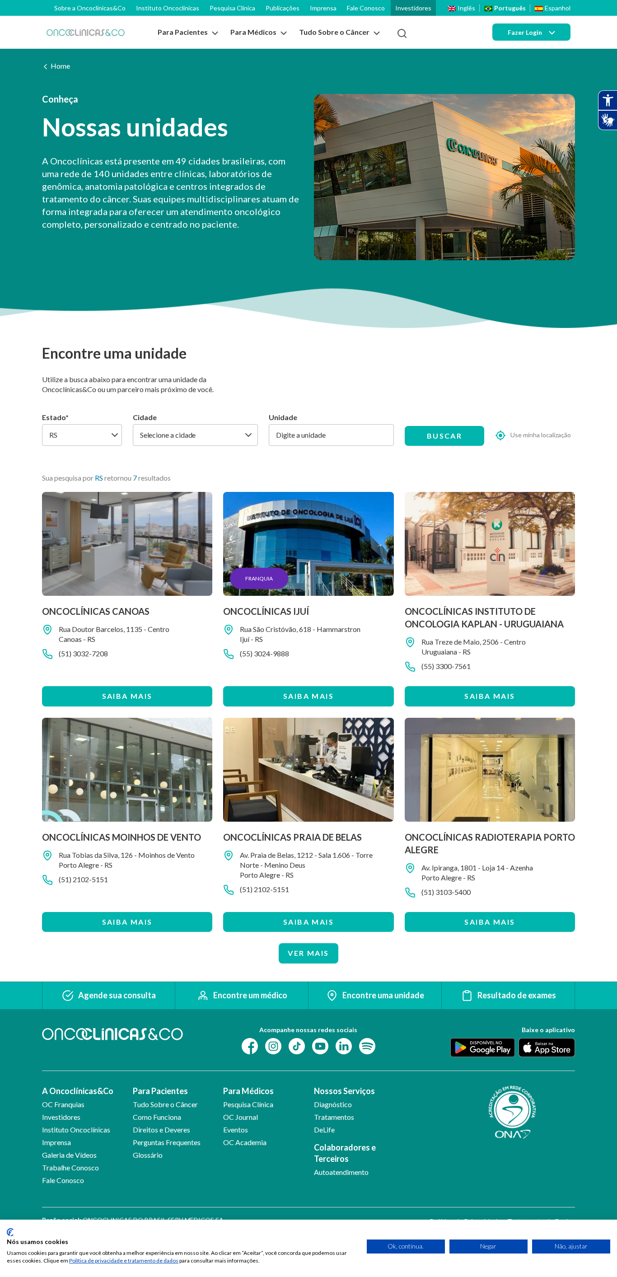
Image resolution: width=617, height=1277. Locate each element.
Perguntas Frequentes (167, 1142)
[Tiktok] (297, 1045)
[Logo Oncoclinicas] (86, 32)
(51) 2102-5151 (83, 879)
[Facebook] (250, 1045)
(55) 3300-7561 (446, 666)
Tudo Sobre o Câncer (165, 1104)
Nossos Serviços (344, 1091)
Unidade (283, 417)
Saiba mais (127, 696)
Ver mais (308, 953)
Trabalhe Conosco (70, 1167)
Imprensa (323, 8)
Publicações (282, 8)
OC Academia (244, 1142)
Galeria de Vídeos (69, 1155)
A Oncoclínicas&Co (77, 1091)
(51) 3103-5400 (446, 892)
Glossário (148, 1155)
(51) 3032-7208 (83, 653)
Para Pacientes (160, 1091)
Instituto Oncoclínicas (167, 8)
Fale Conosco (366, 8)
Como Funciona (157, 1117)
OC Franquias (63, 1104)
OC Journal (240, 1117)
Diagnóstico (333, 1104)
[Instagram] (273, 1045)
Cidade (145, 417)
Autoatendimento (341, 1172)
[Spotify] (367, 1045)
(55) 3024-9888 (264, 653)
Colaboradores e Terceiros (345, 1153)
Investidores (413, 8)
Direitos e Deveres (161, 1129)
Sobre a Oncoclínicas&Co (90, 8)
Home (60, 65)
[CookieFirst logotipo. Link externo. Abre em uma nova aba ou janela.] (10, 1232)
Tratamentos (334, 1117)
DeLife (324, 1129)
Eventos (235, 1129)
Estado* (55, 417)
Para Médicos (248, 1091)
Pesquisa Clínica (232, 8)
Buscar (444, 435)
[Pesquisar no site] (402, 33)
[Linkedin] (344, 1045)
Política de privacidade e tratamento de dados (123, 1260)
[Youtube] (320, 1045)
